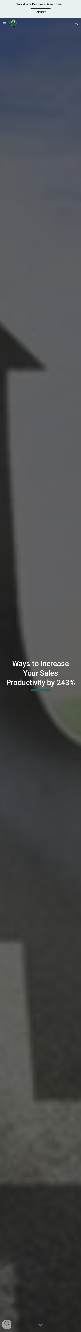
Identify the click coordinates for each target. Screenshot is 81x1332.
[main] (40, 675)
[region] (40, 9)
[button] (4, 23)
